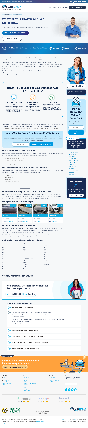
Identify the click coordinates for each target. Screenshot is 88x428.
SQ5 (24, 243)
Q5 (3, 249)
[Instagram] (69, 389)
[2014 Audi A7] (56, 213)
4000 (24, 249)
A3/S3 (24, 260)
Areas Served (52, 7)
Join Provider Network (54, 380)
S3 (44, 256)
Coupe (24, 266)
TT (2, 258)
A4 (2, 243)
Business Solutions (53, 379)
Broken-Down (72, 154)
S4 (2, 256)
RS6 (45, 254)
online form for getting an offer (14, 107)
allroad (24, 262)
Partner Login (52, 377)
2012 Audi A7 (37, 215)
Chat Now (31, 294)
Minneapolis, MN (25, 221)
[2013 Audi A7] (9, 213)
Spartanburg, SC (10, 221)
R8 (44, 247)
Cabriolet (25, 264)
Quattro (45, 245)
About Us (5, 377)
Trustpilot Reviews (23, 399)
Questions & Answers (28, 379)
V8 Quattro (46, 264)
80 (23, 253)
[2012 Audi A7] (40, 213)
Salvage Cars (72, 162)
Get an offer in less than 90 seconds (41, 144)
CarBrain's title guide (48, 230)
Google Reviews (44, 399)
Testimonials (6, 380)
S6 (2, 266)
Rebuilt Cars (72, 164)
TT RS (45, 260)
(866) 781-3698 (79, 2)
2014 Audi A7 (52, 215)
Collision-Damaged (73, 152)
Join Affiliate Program (53, 381)
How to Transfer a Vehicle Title (30, 383)
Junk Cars (71, 172)
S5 (2, 260)
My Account (26, 381)
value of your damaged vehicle (32, 194)
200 (24, 247)
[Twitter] (72, 389)
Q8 (44, 243)
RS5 (45, 253)
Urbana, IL (39, 221)
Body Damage (72, 158)
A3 (2, 264)
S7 (2, 254)
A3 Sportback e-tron (28, 258)
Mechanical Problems (74, 160)
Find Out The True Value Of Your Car (14, 367)
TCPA (25, 387)
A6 (2, 245)
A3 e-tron (25, 256)
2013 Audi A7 (6, 215)
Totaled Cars (72, 168)
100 (24, 245)
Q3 (23, 268)
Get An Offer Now (76, 7)
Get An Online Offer (76, 86)
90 (23, 254)
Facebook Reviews (64, 399)
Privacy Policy (27, 384)
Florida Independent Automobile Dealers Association (5, 410)
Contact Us (26, 377)
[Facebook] (66, 389)
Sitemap (25, 380)
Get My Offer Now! (16, 323)
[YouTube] (75, 389)
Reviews (31, 409)
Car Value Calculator (76, 132)
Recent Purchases (63, 7)
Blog (4, 384)
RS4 (45, 251)
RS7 (3, 268)
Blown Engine (72, 156)
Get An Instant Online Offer (15, 33)
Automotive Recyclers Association (15, 410)
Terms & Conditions (28, 386)
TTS (45, 262)
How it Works (6, 379)
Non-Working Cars (73, 170)
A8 (2, 247)
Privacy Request (27, 389)
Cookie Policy (27, 390)
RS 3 (45, 249)
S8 (44, 258)
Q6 (3, 251)
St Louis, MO (55, 221)
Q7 (3, 253)
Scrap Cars (71, 174)
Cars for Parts (72, 166)
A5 (2, 262)
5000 (24, 251)
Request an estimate (25, 188)
